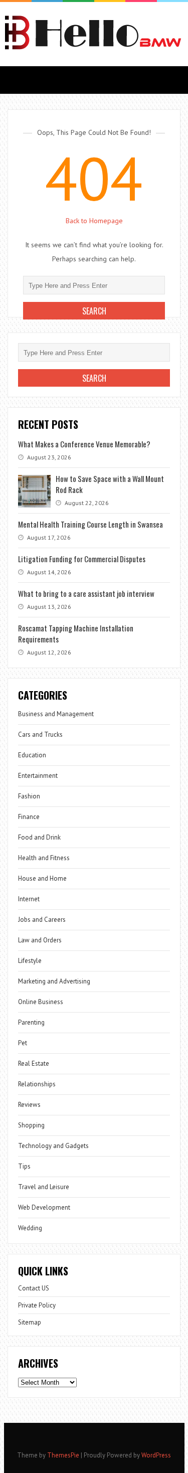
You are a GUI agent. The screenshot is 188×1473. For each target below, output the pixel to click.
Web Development (44, 1207)
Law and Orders (40, 940)
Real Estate (33, 1063)
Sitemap (29, 1322)
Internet (29, 899)
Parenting (31, 1022)
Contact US (33, 1288)
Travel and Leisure (43, 1187)
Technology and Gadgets (53, 1145)
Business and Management (56, 714)
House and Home (42, 878)
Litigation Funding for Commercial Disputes (81, 558)
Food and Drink (39, 837)
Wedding (30, 1228)
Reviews (29, 1104)
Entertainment (38, 775)
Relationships (37, 1084)
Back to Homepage (94, 220)
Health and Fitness (44, 858)
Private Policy (37, 1305)
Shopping (31, 1125)
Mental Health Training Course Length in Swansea (90, 524)
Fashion (29, 796)
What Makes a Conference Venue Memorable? (84, 443)
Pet (22, 1043)
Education (32, 755)
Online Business (40, 1002)
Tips (24, 1166)
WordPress (156, 1455)
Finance (29, 816)
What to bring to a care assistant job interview (86, 593)
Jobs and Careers (42, 919)
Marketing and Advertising (54, 981)
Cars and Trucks (40, 734)
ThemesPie (63, 1455)
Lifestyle (30, 960)
